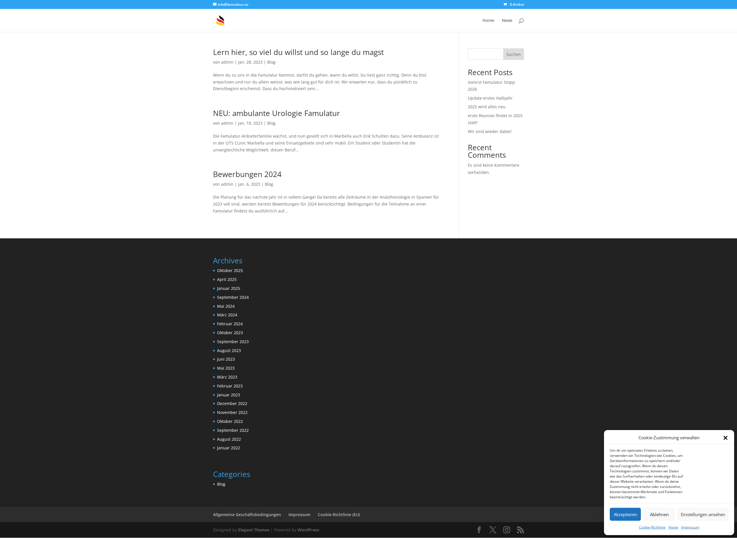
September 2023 (233, 341)
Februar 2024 (230, 323)
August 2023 (229, 350)
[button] (725, 438)
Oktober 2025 (230, 270)
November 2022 (232, 412)
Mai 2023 (226, 368)
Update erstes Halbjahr (490, 98)
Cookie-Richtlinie (652, 527)
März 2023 (227, 377)
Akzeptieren (625, 514)
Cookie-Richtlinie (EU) (339, 514)
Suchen (513, 54)
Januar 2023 (228, 395)
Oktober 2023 (230, 332)
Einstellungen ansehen (703, 514)
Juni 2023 (226, 359)
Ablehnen (659, 514)
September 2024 (233, 297)
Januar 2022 (228, 447)
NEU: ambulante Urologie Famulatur (276, 113)
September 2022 (233, 430)
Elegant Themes (253, 530)
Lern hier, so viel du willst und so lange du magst (298, 52)
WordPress (308, 530)
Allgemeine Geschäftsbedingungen (247, 514)
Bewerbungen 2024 (247, 174)
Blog (271, 62)
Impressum (690, 527)
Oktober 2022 (230, 421)
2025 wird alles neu (487, 106)
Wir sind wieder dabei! (490, 131)
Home (673, 527)
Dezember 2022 (232, 403)
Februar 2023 (230, 386)
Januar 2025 (228, 288)
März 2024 (227, 315)
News (507, 20)
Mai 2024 (226, 306)
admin (227, 62)
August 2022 (229, 439)
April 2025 (227, 279)
